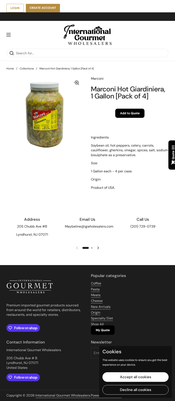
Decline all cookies (135, 389)
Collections (27, 68)
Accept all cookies (135, 377)
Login (15, 8)
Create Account (43, 8)
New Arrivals (101, 306)
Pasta (95, 289)
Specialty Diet (102, 318)
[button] (85, 248)
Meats (96, 295)
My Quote (103, 330)
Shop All (97, 324)
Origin (95, 312)
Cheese (97, 301)
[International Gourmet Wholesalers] (87, 34)
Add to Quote (130, 113)
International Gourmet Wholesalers (62, 395)
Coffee (96, 283)
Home (10, 68)
